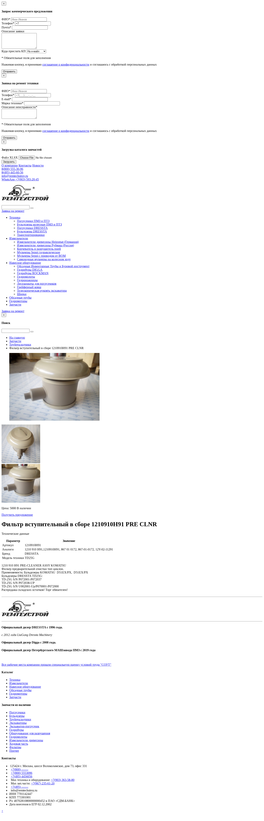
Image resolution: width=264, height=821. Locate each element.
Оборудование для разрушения (29, 733)
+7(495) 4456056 (21, 776)
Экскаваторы (18, 722)
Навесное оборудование (25, 262)
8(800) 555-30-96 (12, 169)
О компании (10, 165)
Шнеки (21, 294)
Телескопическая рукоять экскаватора (42, 290)
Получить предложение (17, 514)
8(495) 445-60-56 (12, 172)
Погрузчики (17, 712)
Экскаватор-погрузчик (24, 726)
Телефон (8, 23)
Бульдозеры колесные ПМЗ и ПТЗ (39, 224)
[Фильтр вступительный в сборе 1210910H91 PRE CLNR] (21, 462)
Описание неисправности (19, 107)
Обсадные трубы (20, 297)
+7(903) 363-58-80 (62, 780)
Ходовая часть (18, 743)
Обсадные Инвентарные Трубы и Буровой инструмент (53, 266)
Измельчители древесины (26, 740)
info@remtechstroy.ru (15, 176)
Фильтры (15, 747)
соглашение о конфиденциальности (65, 64)
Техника (14, 217)
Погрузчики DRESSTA (32, 228)
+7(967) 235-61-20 (43, 783)
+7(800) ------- (19, 769)
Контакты (25, 165)
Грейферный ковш (29, 287)
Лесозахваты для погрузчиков (36, 283)
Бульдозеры (17, 716)
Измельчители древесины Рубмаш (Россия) (45, 245)
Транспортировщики (31, 235)
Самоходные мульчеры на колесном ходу (44, 259)
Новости (38, 165)
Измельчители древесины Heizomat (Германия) (48, 241)
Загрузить (9, 161)
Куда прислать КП (14, 51)
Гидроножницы (27, 280)
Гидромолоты (26, 276)
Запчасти (15, 304)
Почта (6, 27)
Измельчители (18, 238)
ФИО (6, 19)
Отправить (9, 71)
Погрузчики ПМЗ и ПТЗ (33, 221)
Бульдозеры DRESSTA (32, 231)
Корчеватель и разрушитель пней (39, 248)
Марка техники (12, 103)
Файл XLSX (10, 157)
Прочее (14, 750)
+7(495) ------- (19, 787)
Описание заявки (13, 31)
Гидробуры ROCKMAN (33, 273)
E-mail (6, 99)
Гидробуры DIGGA (30, 269)
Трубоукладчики (20, 719)
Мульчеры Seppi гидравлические (38, 252)
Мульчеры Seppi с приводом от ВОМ (41, 255)
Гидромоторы (18, 301)
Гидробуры (16, 729)
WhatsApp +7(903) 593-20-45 (20, 179)
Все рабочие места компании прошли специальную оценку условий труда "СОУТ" (56, 664)
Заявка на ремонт (13, 211)
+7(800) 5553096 (21, 773)
